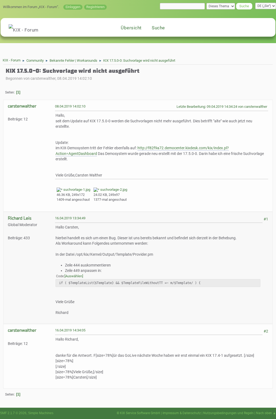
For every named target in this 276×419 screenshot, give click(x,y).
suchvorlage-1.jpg (76, 190)
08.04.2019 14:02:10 (70, 106)
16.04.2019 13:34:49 (70, 218)
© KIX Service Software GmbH (138, 413)
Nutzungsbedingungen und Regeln (228, 413)
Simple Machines (40, 413)
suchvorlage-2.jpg (113, 190)
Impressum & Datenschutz (182, 413)
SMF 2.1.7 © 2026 (13, 413)
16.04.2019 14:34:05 (70, 330)
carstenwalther (22, 106)
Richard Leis (19, 218)
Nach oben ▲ (266, 413)
